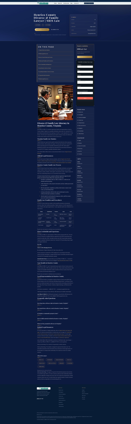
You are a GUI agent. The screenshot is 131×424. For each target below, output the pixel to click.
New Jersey (79, 185)
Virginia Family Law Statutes (44, 50)
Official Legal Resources (43, 53)
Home (55, 3)
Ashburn (78, 166)
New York (79, 189)
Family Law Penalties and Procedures (46, 60)
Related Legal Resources (43, 78)
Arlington (79, 171)
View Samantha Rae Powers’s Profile (64, 260)
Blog (71, 3)
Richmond (79, 175)
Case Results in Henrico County (45, 68)
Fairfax (78, 161)
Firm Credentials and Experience (45, 64)
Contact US (76, 3)
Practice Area (66, 3)
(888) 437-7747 (82, 49)
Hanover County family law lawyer (57, 334)
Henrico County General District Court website (61, 162)
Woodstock (79, 194)
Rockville (79, 180)
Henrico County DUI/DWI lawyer (43, 337)
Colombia (79, 198)
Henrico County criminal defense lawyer (62, 335)
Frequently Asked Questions (44, 75)
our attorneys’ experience (63, 337)
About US (60, 3)
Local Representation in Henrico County (46, 71)
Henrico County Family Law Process (45, 57)
